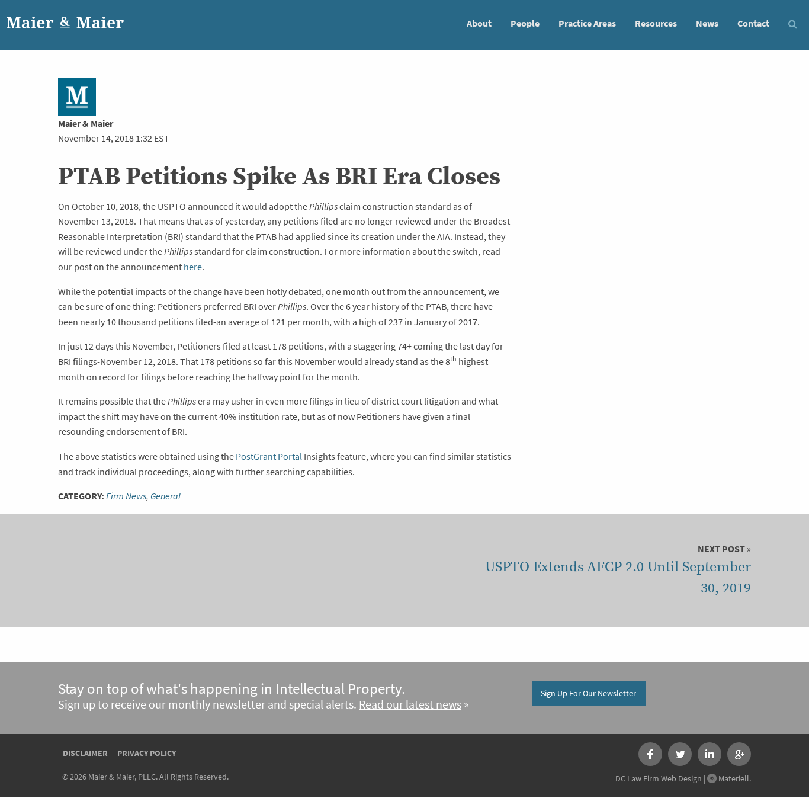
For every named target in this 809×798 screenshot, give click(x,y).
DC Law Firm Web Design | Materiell (682, 778)
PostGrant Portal (269, 456)
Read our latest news (410, 705)
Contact (753, 23)
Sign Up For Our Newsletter (588, 693)
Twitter (680, 754)
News (707, 23)
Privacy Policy (146, 753)
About (479, 23)
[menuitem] (479, 22)
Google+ (739, 754)
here (193, 267)
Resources (656, 23)
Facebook (650, 754)
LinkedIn (709, 754)
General (165, 496)
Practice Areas (587, 23)
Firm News (126, 496)
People (525, 23)
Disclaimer (85, 753)
